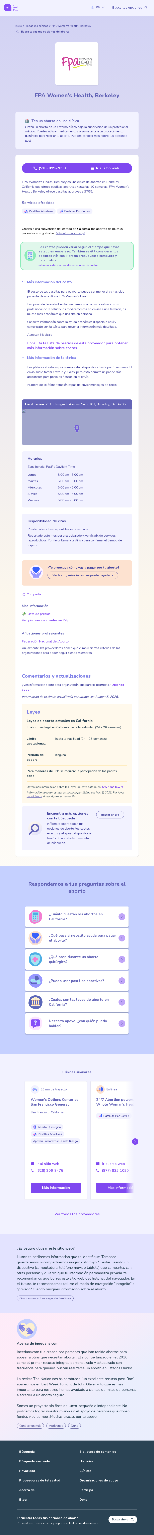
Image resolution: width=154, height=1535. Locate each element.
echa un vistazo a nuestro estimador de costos (68, 265)
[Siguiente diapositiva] (134, 1141)
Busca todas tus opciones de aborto (45, 32)
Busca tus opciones (127, 7)
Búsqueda (27, 1452)
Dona (74, 1426)
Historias (86, 1461)
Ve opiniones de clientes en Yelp (45, 620)
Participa (86, 1490)
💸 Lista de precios (36, 614)
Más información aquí (70, 233)
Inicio (18, 26)
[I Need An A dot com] (11, 7)
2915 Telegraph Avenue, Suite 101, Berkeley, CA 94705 (86, 404)
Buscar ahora (110, 815)
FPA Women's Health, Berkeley (71, 26)
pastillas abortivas (41, 211)
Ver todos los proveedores (77, 1214)
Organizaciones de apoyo (98, 1480)
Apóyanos (56, 1426)
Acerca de (27, 1490)
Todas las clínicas (36, 26)
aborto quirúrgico (49, 1127)
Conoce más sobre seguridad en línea (45, 1298)
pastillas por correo (77, 211)
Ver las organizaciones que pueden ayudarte (83, 575)
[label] (98, 7)
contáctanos (34, 796)
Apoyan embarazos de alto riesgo (55, 1141)
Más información (56, 1187)
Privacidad (27, 1471)
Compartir (34, 594)
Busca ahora (120, 1519)
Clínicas (85, 1471)
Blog (23, 1499)
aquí (111, 322)
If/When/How (110, 787)
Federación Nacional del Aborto (45, 641)
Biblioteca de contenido (97, 1452)
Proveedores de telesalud (39, 1480)
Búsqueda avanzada (34, 1461)
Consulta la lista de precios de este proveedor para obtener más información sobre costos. (77, 345)
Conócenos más (30, 1426)
